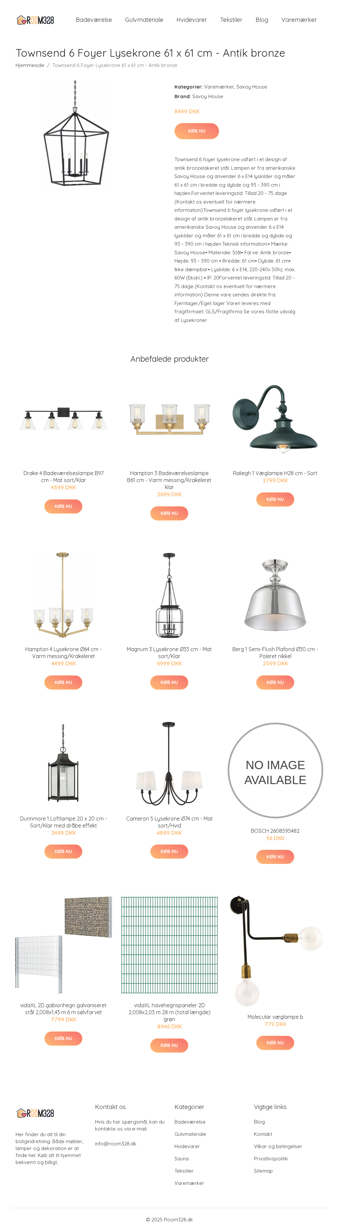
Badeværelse (94, 20)
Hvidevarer (191, 20)
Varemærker (299, 20)
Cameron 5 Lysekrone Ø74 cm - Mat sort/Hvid (169, 822)
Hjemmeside (30, 65)
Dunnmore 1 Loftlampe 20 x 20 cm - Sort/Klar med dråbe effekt (63, 822)
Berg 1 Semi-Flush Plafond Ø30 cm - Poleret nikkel (275, 652)
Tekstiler (231, 20)
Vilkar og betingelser (278, 1146)
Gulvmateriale (144, 20)
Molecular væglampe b (275, 1017)
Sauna (181, 1158)
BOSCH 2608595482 (275, 831)
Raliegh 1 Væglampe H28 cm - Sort (275, 473)
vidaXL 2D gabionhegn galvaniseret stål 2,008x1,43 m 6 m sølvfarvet (63, 1009)
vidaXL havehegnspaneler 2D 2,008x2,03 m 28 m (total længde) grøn (169, 1012)
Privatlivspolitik (271, 1158)
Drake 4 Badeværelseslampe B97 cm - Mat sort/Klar (64, 476)
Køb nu (197, 131)
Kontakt (263, 1134)
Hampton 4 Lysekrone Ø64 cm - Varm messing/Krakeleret (63, 652)
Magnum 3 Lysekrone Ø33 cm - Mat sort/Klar (169, 652)
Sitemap (263, 1171)
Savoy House (251, 87)
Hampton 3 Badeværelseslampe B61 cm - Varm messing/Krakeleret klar (169, 480)
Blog (262, 20)
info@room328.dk (115, 1143)
